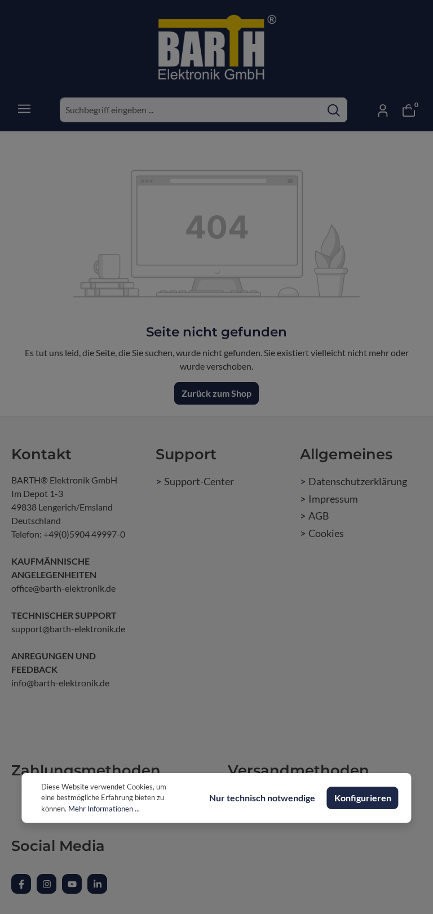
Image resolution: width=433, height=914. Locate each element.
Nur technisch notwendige (262, 797)
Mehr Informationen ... (104, 808)
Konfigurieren (362, 797)
